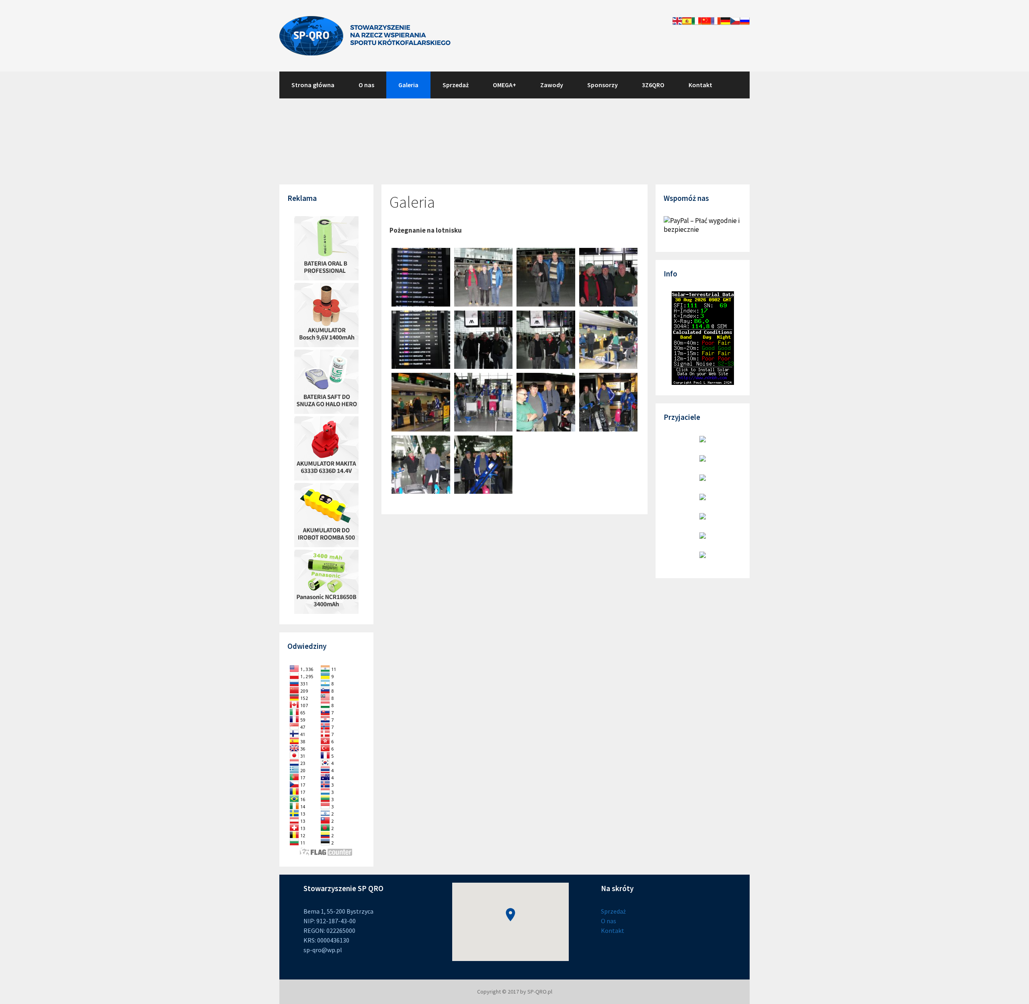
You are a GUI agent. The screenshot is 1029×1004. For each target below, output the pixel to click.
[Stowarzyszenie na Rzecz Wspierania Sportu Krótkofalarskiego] (365, 35)
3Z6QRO (653, 85)
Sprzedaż (456, 85)
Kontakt (700, 85)
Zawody (551, 85)
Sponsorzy (602, 85)
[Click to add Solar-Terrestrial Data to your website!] (703, 382)
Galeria (408, 85)
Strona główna (312, 85)
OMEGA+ (504, 85)
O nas (366, 85)
